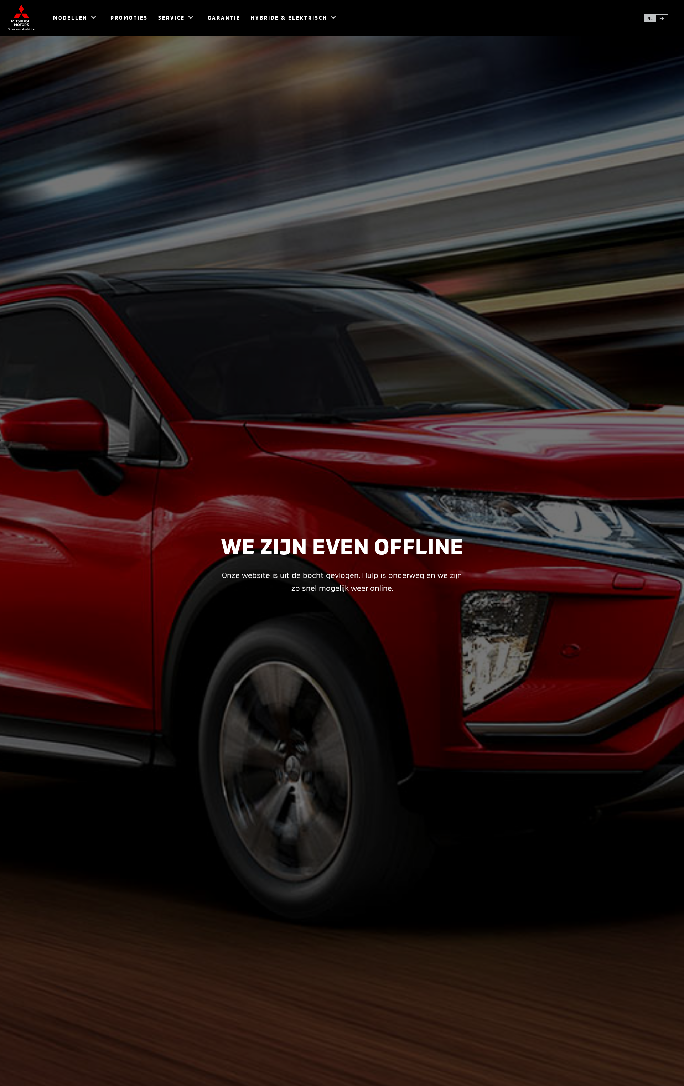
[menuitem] (71, 18)
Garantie (224, 18)
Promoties (129, 18)
